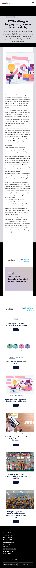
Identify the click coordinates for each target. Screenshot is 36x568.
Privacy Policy (3, 558)
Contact (25, 564)
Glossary (8, 558)
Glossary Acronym (14, 558)
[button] (33, 3)
